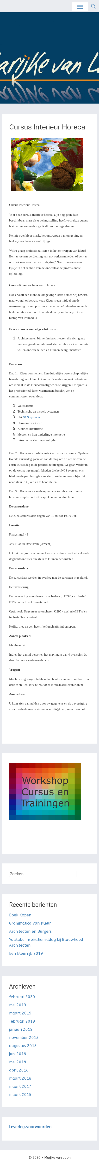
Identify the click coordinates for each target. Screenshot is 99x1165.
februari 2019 (22, 1021)
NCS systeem (31, 417)
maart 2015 (20, 1094)
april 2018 (19, 1070)
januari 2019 (21, 1029)
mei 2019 (17, 1005)
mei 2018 (17, 1062)
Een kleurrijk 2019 (26, 953)
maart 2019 (20, 1013)
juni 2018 (17, 1054)
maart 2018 (20, 1078)
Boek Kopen (20, 915)
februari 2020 (22, 997)
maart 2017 (20, 1086)
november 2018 (24, 1037)
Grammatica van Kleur (30, 923)
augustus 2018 (23, 1045)
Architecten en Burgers (30, 931)
